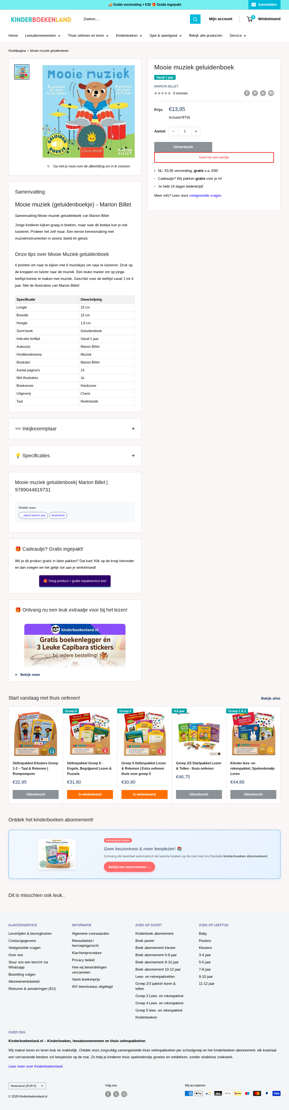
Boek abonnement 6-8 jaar (156, 955)
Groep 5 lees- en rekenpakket (158, 1010)
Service (236, 36)
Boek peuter (144, 941)
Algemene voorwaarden (90, 934)
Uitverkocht (183, 147)
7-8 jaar (205, 969)
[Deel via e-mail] (271, 93)
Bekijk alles (271, 698)
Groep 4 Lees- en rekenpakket (159, 1003)
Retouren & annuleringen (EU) (32, 989)
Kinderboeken (127, 36)
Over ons (15, 955)
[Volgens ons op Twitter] (116, 1094)
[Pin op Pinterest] (255, 93)
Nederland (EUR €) (23, 1086)
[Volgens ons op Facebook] (108, 1094)
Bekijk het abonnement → (129, 867)
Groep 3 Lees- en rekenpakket (159, 996)
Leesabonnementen (40, 36)
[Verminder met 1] (173, 131)
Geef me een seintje (214, 157)
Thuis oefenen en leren (86, 36)
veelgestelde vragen (205, 196)
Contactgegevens (22, 941)
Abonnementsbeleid (23, 981)
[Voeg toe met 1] (195, 131)
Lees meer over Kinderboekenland (35, 1066)
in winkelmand (90, 794)
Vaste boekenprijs (86, 979)
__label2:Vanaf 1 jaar (33, 515)
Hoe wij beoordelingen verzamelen (89, 969)
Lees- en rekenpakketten (155, 977)
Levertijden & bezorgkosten (30, 934)
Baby (203, 934)
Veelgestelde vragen (24, 948)
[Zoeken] (195, 19)
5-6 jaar (205, 962)
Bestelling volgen (21, 974)
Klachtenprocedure (87, 953)
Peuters (205, 941)
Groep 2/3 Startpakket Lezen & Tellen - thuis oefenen (198, 765)
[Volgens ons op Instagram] (124, 1094)
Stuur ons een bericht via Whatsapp (28, 964)
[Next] (280, 754)
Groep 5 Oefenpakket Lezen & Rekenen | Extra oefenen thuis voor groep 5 (143, 768)
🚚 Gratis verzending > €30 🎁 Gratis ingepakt (144, 4)
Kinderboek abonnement (154, 934)
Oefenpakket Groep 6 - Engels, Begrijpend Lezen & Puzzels (89, 768)
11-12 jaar (207, 984)
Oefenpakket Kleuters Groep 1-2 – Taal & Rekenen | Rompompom (35, 768)
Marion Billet (166, 86)
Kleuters (205, 948)
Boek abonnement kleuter (155, 948)
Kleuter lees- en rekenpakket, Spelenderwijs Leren (252, 768)
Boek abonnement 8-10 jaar (157, 962)
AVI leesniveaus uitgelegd (92, 987)
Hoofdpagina (17, 50)
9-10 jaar (206, 977)
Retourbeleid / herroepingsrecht (85, 943)
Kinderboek (58, 515)
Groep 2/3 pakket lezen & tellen (155, 986)
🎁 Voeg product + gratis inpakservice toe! (74, 581)
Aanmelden (267, 4)
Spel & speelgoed (163, 36)
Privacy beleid (83, 960)
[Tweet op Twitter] (263, 93)
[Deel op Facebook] (247, 93)
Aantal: (160, 131)
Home (13, 36)
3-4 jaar (205, 955)
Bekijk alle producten (205, 36)
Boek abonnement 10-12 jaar (158, 969)
